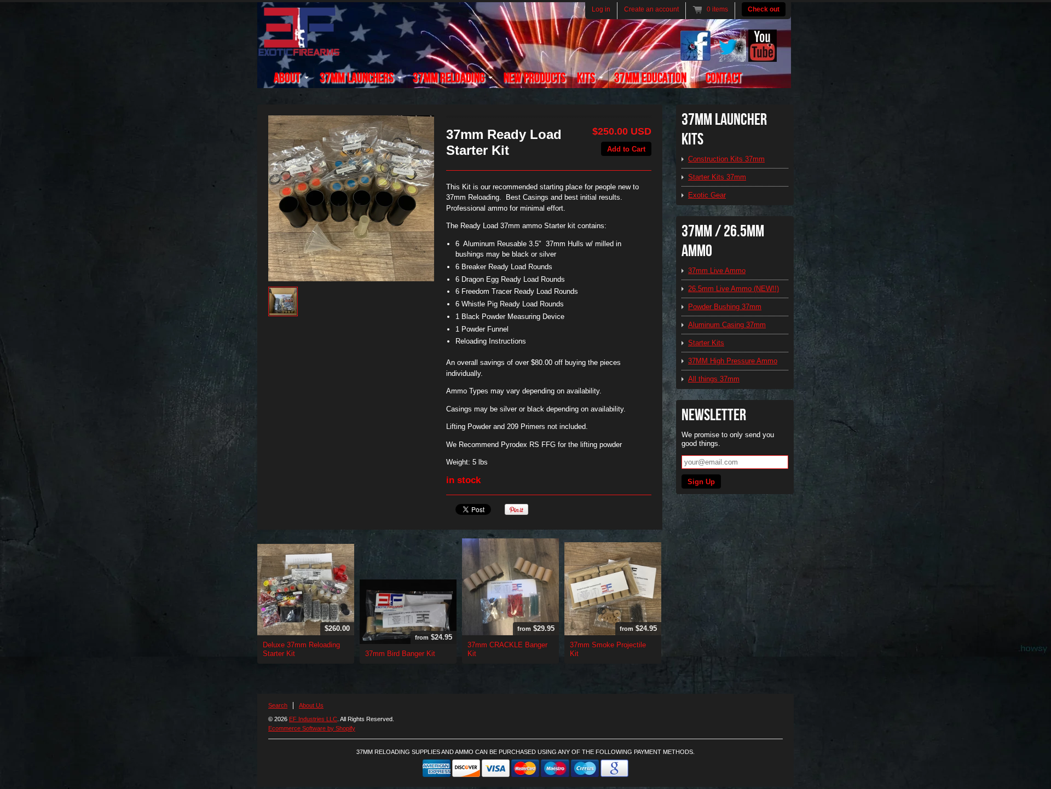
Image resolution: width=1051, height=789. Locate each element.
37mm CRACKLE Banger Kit (507, 649)
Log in (601, 9)
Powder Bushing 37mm (724, 307)
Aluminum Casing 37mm (727, 325)
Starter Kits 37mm (717, 177)
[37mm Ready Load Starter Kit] (351, 198)
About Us (311, 705)
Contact (724, 78)
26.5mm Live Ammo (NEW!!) (733, 289)
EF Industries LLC (313, 719)
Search (277, 705)
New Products (534, 78)
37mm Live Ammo (717, 270)
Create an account (651, 9)
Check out (763, 9)
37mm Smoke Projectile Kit (608, 649)
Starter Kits (706, 343)
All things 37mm (714, 379)
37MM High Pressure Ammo (732, 361)
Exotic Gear (707, 195)
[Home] (298, 50)
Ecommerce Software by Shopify (311, 728)
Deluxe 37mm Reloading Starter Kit (301, 649)
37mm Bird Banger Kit (400, 653)
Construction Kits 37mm (726, 159)
